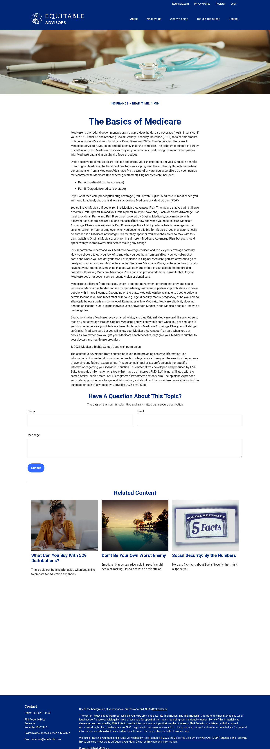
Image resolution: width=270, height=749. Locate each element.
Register (220, 3)
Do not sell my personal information (156, 741)
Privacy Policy (202, 3)
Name (31, 411)
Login (234, 3)
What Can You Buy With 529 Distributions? (59, 558)
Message (34, 435)
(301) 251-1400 (42, 712)
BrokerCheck (159, 709)
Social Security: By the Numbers (204, 555)
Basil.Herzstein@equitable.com (43, 739)
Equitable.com (180, 3)
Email (140, 411)
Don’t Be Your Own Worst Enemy (134, 555)
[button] (134, 18)
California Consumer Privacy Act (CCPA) (197, 737)
